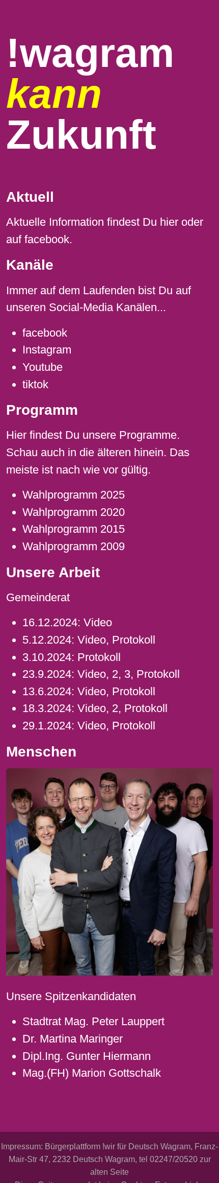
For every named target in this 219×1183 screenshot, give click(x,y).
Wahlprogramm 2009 (73, 546)
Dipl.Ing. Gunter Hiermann (86, 1056)
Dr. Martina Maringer (72, 1038)
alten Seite (109, 1172)
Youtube (42, 367)
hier (169, 222)
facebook (46, 239)
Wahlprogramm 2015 (73, 529)
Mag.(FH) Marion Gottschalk (91, 1073)
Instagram (46, 349)
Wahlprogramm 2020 (73, 512)
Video (98, 622)
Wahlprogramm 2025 (73, 494)
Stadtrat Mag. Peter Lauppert (93, 1021)
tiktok (35, 384)
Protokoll (133, 639)
